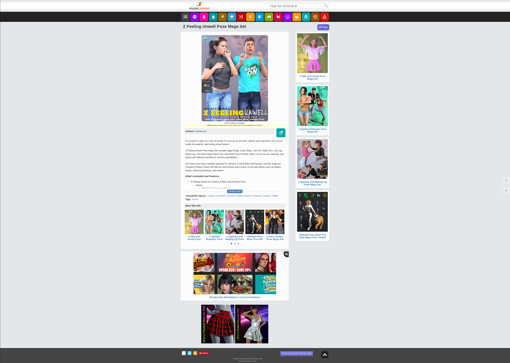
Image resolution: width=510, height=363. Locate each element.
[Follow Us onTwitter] (189, 353)
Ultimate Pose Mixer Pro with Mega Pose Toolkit (255, 240)
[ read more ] (235, 191)
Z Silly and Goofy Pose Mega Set (194, 239)
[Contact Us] (184, 353)
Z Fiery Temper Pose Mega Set (274, 238)
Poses (195, 199)
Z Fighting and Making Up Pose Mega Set (234, 239)
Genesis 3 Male (270, 196)
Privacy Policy (238, 359)
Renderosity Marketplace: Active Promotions (234, 297)
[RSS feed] (195, 353)
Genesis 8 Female (216, 196)
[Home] (199, 6)
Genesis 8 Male (234, 196)
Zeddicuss (200, 131)
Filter (325, 27)
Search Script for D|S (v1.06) (296, 353)
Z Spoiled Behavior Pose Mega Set (214, 239)
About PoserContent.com (253, 359)
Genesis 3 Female (252, 196)
